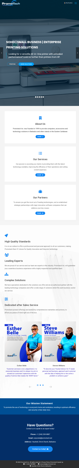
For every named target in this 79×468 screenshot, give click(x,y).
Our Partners (40, 197)
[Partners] (40, 191)
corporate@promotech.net (40, 438)
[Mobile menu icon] (75, 3)
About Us (40, 123)
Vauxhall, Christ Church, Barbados (40, 442)
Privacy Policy (46, 462)
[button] (30, 387)
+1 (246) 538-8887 (40, 434)
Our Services (40, 159)
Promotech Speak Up (57, 462)
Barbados (69, 3)
